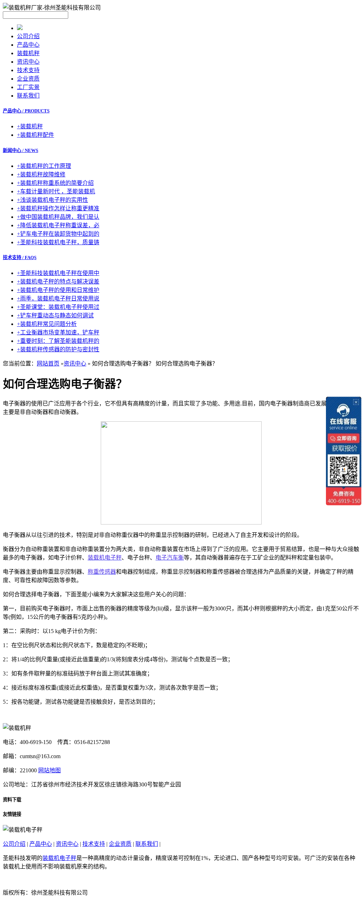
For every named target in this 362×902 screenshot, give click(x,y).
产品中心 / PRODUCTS (26, 110)
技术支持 (28, 70)
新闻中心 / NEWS (20, 150)
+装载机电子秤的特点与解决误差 (58, 282)
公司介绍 (28, 36)
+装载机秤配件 (35, 135)
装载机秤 (28, 53)
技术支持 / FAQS (19, 257)
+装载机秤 (30, 126)
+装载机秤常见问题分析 (47, 324)
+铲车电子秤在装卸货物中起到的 (58, 234)
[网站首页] (20, 28)
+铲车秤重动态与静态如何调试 (55, 315)
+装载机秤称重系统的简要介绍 (55, 183)
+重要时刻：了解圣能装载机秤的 (58, 341)
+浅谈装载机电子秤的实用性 (52, 200)
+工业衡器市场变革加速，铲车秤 (58, 332)
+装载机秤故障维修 (41, 174)
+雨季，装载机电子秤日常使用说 (58, 298)
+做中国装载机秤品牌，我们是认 (58, 217)
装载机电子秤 (59, 858)
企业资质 (28, 79)
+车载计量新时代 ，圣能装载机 (56, 191)
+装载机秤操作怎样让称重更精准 (58, 208)
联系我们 (28, 96)
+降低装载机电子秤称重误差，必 (58, 225)
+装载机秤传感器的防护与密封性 (58, 349)
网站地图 (49, 770)
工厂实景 (28, 87)
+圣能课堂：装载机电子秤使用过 (58, 307)
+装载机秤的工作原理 (44, 166)
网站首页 (48, 364)
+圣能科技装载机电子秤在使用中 (58, 273)
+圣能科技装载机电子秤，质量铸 (58, 242)
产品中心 (28, 45)
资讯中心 (28, 62)
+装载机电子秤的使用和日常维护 (58, 290)
